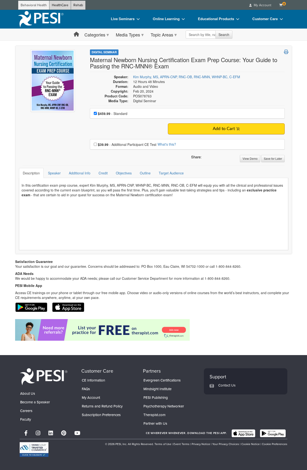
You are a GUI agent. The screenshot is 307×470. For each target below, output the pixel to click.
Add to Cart (224, 129)
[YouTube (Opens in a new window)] (77, 433)
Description (31, 173)
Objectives (124, 173)
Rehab (78, 5)
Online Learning (166, 18)
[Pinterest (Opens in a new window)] (63, 433)
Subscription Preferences (101, 414)
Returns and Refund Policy (102, 406)
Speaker (54, 173)
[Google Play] (273, 433)
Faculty (25, 419)
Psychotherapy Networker (163, 406)
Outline (145, 173)
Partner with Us (155, 423)
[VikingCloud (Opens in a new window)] (34, 449)
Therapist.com (154, 414)
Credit (103, 173)
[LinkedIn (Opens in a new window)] (50, 433)
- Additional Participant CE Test (127, 144)
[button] (206, 158)
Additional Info (79, 173)
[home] (41, 19)
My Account (91, 397)
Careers (26, 410)
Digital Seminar (104, 52)
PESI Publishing (155, 397)
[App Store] (243, 433)
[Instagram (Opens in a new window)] (38, 433)
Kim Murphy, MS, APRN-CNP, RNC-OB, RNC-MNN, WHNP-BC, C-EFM (186, 76)
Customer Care (265, 18)
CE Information (93, 380)
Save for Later (273, 158)
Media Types (128, 34)
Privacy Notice (201, 444)
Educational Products (216, 18)
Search (223, 34)
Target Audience (171, 173)
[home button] (76, 34)
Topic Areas (162, 34)
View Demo (250, 158)
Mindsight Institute (157, 389)
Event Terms (181, 444)
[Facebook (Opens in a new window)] (26, 433)
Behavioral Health (34, 5)
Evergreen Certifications (162, 380)
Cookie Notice (250, 444)
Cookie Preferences (274, 444)
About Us (27, 393)
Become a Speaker (35, 402)
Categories (94, 34)
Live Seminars (123, 18)
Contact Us (227, 385)
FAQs (86, 389)
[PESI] (44, 376)
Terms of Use (162, 444)
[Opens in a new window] (153, 330)
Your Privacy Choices (225, 444)
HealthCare (60, 5)
